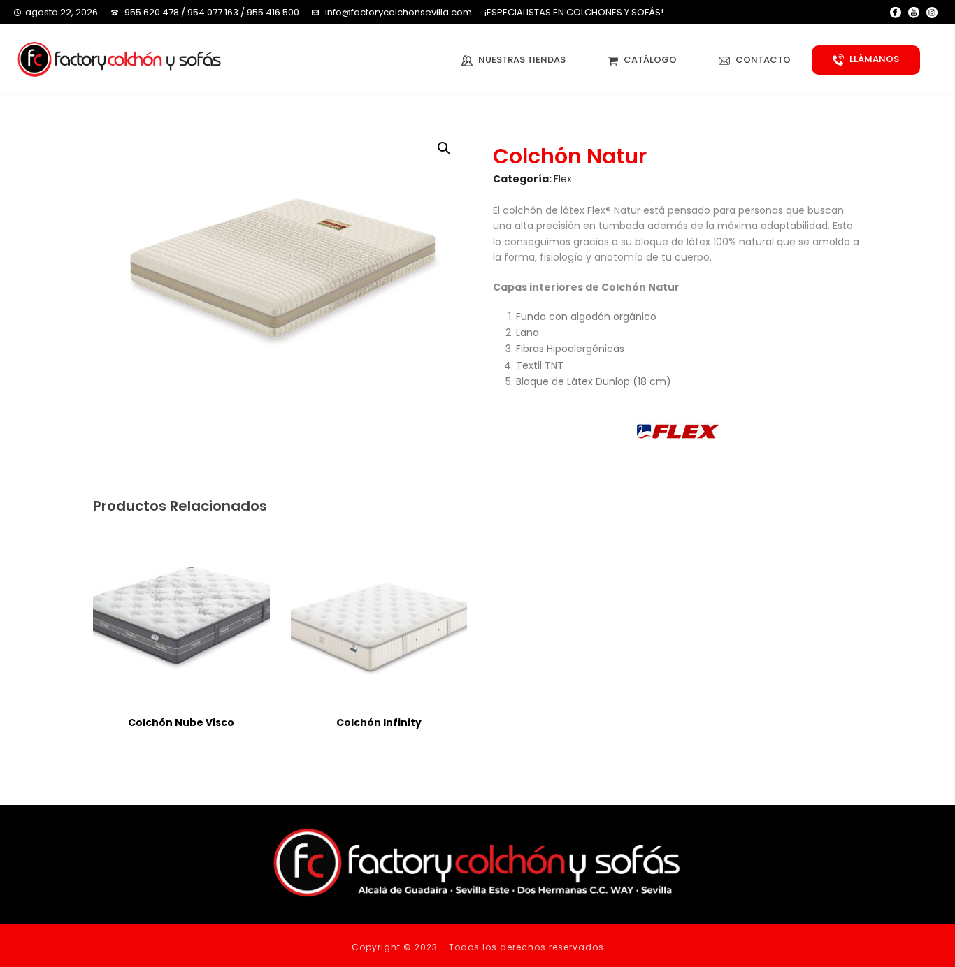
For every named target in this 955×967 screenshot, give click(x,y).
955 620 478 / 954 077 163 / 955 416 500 (211, 12)
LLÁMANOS (874, 59)
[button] (444, 148)
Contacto (763, 59)
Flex (563, 179)
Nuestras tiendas (522, 59)
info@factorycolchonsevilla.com (398, 12)
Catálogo (650, 59)
